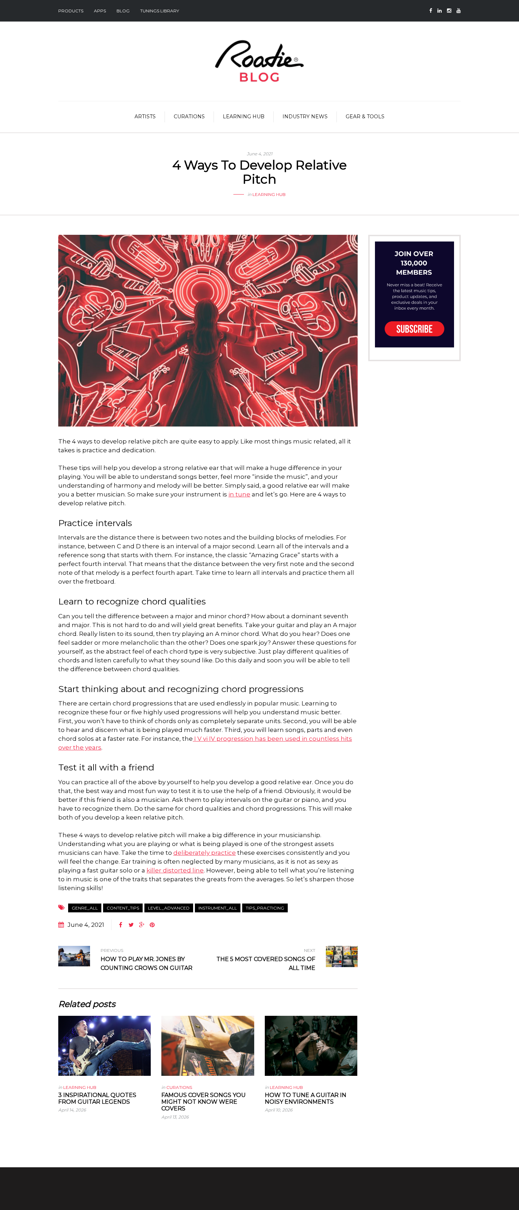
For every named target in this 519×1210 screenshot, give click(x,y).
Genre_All (85, 908)
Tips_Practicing (265, 908)
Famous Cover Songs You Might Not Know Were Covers (203, 1102)
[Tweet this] (131, 925)
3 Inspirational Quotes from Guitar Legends (97, 1098)
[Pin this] (152, 925)
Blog (123, 10)
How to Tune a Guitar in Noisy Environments (305, 1098)
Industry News (305, 116)
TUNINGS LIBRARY (159, 10)
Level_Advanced (169, 908)
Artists (145, 116)
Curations (189, 116)
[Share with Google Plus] (141, 925)
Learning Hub (243, 116)
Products (70, 10)
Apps (100, 10)
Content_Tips (123, 908)
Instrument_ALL (217, 908)
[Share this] (120, 925)
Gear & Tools (365, 116)
